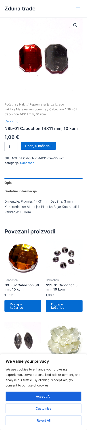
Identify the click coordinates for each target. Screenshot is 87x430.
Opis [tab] (8, 183)
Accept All (43, 396)
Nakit (23, 104)
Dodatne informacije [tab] (20, 191)
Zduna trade (19, 8)
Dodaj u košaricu (38, 146)
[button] (75, 25)
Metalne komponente (31, 109)
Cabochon (56, 109)
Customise (43, 408)
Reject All (43, 420)
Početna (10, 104)
